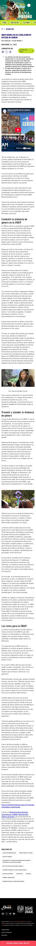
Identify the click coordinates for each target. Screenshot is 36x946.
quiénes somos (5, 929)
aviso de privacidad (6, 932)
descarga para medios (23, 50)
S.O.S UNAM (26, 22)
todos (4, 22)
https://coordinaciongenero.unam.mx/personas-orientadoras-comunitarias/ (18, 805)
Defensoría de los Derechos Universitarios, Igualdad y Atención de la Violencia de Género (14, 814)
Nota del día (15, 22)
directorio (4, 935)
